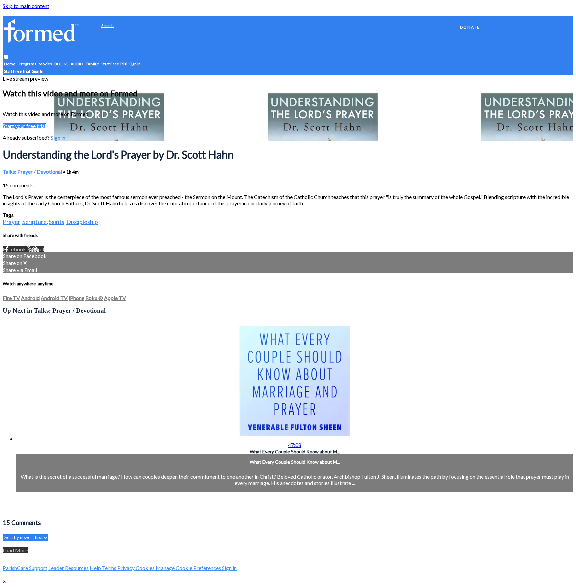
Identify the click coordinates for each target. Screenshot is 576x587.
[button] (6, 57)
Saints (56, 221)
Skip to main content (26, 6)
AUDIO (77, 64)
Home (10, 64)
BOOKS (61, 64)
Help (96, 568)
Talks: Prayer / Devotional (33, 171)
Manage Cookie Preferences (189, 568)
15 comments (18, 185)
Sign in (135, 64)
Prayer (11, 221)
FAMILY (92, 64)
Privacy (126, 568)
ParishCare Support (25, 568)
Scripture (34, 221)
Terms (109, 568)
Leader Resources (68, 568)
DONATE (470, 27)
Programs (27, 64)
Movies (45, 64)
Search (107, 25)
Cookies (146, 568)
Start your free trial (24, 126)
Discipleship (82, 221)
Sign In (37, 71)
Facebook (15, 249)
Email (37, 249)
